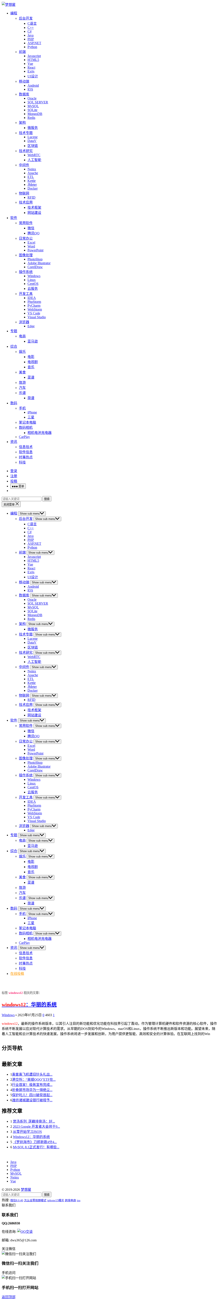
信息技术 (26, 447)
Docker (33, 188)
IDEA (32, 298)
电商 (22, 336)
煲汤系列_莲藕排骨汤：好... (34, 1121)
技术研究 (26, 151)
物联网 (24, 193)
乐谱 (22, 393)
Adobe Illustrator (39, 263)
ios (78, 1200)
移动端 (24, 81)
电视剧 (33, 362)
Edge (31, 326)
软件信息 (26, 452)
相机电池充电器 (40, 433)
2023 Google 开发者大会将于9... (36, 1126)
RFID (31, 197)
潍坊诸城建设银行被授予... (32, 1100)
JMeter (32, 184)
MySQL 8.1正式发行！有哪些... (36, 1147)
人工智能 (34, 160)
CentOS (33, 283)
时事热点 (26, 457)
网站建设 (34, 212)
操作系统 (26, 272)
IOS (30, 89)
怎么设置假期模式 (35, 1200)
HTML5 (33, 60)
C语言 (32, 23)
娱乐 (22, 351)
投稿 (13, 481)
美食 (22, 372)
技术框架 (34, 207)
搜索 (47, 499)
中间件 (24, 165)
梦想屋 (26, 1189)
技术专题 (26, 133)
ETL (31, 177)
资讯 (13, 442)
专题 (13, 331)
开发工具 (26, 294)
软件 (13, 218)
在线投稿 (17, 973)
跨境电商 (70, 1200)
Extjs (31, 71)
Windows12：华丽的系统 (31, 1137)
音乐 (31, 367)
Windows (34, 276)
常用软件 (26, 223)
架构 (22, 122)
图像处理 (26, 255)
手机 (22, 408)
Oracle (32, 98)
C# (30, 31)
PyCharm (34, 305)
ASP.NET (34, 43)
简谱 (31, 398)
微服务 (33, 128)
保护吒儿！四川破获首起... (32, 1095)
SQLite (32, 110)
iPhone (32, 412)
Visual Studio (37, 317)
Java (31, 35)
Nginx (32, 169)
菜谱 (31, 377)
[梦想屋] (8, 4)
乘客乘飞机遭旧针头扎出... (32, 1074)
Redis (31, 117)
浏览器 (24, 322)
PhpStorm (34, 301)
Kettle (32, 181)
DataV (32, 141)
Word (31, 246)
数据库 (24, 94)
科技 (22, 462)
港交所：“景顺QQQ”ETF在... (34, 1079)
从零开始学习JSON (27, 1131)
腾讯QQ (34, 233)
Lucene (33, 137)
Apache (33, 173)
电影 (31, 357)
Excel (31, 242)
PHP (31, 39)
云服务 (33, 288)
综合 (13, 346)
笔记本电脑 (27, 422)
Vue (30, 63)
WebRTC (34, 155)
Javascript (34, 56)
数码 (13, 403)
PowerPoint (35, 250)
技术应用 (26, 202)
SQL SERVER (38, 102)
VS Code (34, 313)
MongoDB (35, 114)
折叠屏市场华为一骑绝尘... (32, 1090)
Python (32, 47)
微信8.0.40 (16, 1200)
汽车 (22, 387)
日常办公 (26, 238)
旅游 (22, 382)
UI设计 (33, 76)
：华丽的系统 (29, 1004)
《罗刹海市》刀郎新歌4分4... (35, 1142)
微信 (31, 228)
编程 (13, 13)
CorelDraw (35, 267)
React (31, 67)
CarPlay (24, 437)
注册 (13, 476)
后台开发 (26, 18)
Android (33, 85)
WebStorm (35, 309)
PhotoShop (35, 259)
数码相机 (26, 427)
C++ (31, 27)
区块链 (33, 146)
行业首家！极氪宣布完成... (32, 1085)
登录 (13, 471)
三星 (31, 417)
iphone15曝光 (55, 1200)
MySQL (33, 106)
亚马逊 (33, 341)
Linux (32, 280)
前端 (22, 52)
